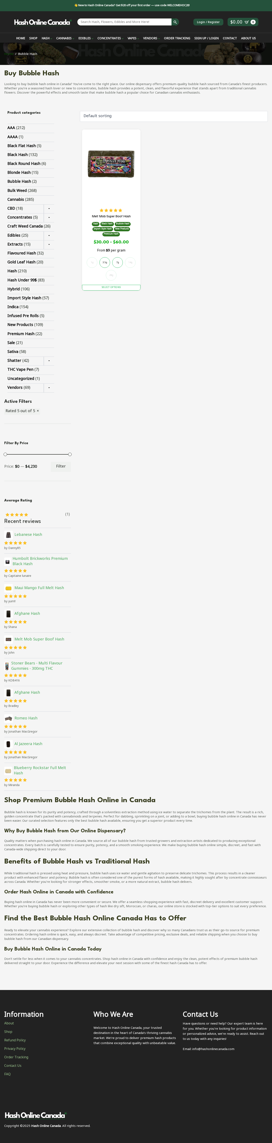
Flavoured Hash (21, 253)
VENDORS (150, 39)
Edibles (13, 235)
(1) (67, 514)
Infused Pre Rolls (23, 316)
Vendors (15, 387)
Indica (12, 307)
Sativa (12, 352)
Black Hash (17, 155)
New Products (20, 325)
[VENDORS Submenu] (158, 39)
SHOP (33, 39)
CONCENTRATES (109, 39)
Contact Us (12, 1066)
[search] (175, 22)
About (9, 1024)
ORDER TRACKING (177, 39)
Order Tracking (16, 1058)
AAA (11, 128)
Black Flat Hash (21, 146)
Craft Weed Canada (25, 226)
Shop (8, 1032)
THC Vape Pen (20, 369)
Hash (12, 271)
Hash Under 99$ (22, 280)
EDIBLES (84, 39)
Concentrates (19, 217)
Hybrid (13, 289)
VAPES (132, 39)
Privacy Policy (15, 1049)
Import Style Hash (24, 298)
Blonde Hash (19, 173)
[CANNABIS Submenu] (73, 39)
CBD (11, 208)
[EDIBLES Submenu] (92, 39)
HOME (20, 39)
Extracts (15, 244)
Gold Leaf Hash (21, 262)
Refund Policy (15, 1041)
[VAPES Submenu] (137, 39)
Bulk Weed (17, 191)
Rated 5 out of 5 (20, 411)
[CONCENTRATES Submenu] (122, 39)
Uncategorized (20, 379)
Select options (111, 287)
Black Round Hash (23, 164)
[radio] (104, 262)
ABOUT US (248, 39)
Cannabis (15, 199)
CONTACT (230, 39)
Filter (61, 466)
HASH (46, 39)
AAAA (12, 137)
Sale (11, 343)
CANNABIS (64, 39)
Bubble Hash (19, 181)
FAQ (7, 1075)
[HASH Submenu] (51, 39)
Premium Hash (20, 334)
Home (8, 54)
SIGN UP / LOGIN (206, 39)
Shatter (14, 361)
